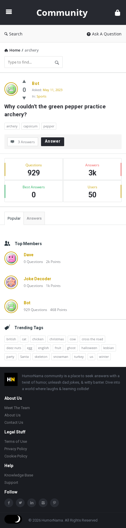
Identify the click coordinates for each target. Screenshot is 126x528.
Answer (53, 141)
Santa (24, 356)
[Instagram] (43, 502)
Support (11, 482)
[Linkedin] (31, 502)
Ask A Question (107, 34)
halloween (89, 348)
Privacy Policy (15, 449)
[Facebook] (8, 502)
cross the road (92, 339)
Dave (28, 254)
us (91, 356)
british (11, 339)
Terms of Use (15, 441)
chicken (38, 339)
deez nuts (13, 348)
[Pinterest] (54, 502)
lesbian (108, 348)
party (10, 356)
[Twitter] (20, 502)
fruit (58, 348)
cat (24, 339)
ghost (71, 348)
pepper (48, 126)
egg (29, 348)
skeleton (41, 356)
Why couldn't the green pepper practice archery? (55, 110)
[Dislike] (24, 98)
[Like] (24, 81)
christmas (57, 339)
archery (12, 126)
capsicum (30, 126)
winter (104, 356)
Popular (14, 218)
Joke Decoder (37, 278)
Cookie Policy (15, 456)
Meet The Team (17, 408)
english (43, 348)
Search (16, 34)
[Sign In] (117, 12)
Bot (35, 83)
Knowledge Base (18, 475)
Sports (41, 96)
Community (62, 12)
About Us (12, 415)
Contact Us (13, 422)
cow (73, 339)
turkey (79, 356)
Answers (34, 218)
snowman (60, 356)
